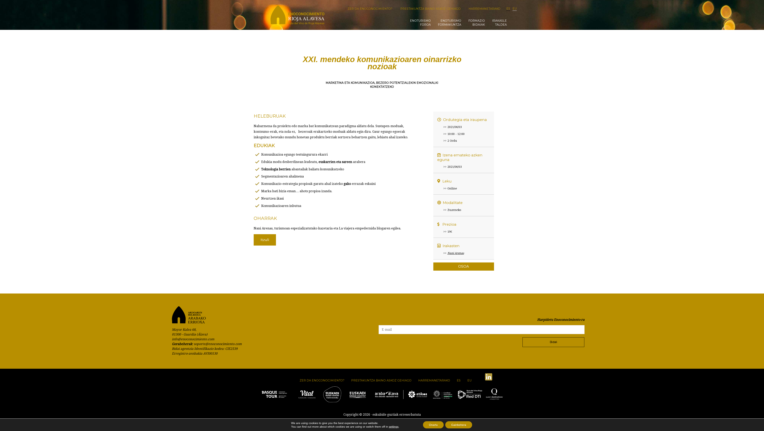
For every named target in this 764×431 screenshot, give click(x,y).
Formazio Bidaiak (476, 22)
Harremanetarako (484, 9)
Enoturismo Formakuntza (449, 22)
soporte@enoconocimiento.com (218, 344)
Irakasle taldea (499, 22)
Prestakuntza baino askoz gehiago (430, 9)
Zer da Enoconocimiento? (370, 9)
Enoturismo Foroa (420, 22)
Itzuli (265, 240)
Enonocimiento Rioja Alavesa (297, 16)
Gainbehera (458, 424)
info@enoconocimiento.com (193, 339)
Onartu (433, 424)
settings (394, 426)
